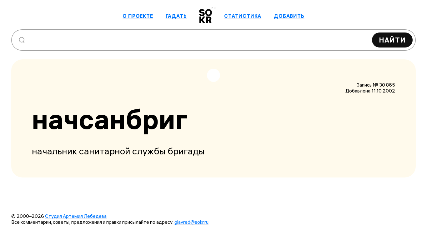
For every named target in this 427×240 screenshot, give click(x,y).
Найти (392, 40)
